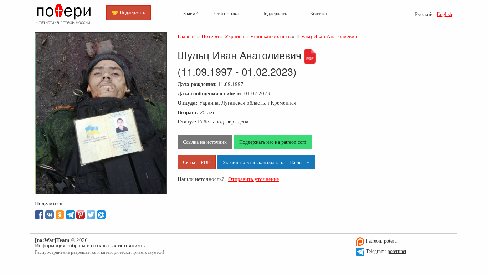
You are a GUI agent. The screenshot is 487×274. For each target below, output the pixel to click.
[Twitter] (91, 214)
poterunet (397, 251)
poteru (390, 241)
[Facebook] (39, 214)
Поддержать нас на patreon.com (272, 142)
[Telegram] (70, 214)
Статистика (226, 13)
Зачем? (190, 13)
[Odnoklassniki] (60, 214)
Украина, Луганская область (232, 103)
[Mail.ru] (101, 214)
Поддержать (274, 13)
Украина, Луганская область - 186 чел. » (265, 162)
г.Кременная (282, 103)
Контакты (320, 13)
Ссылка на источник (205, 142)
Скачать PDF (196, 162)
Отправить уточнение (253, 179)
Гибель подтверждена (223, 121)
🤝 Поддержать (128, 12)
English (444, 14)
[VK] (49, 214)
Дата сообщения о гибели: (210, 93)
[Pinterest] (80, 214)
